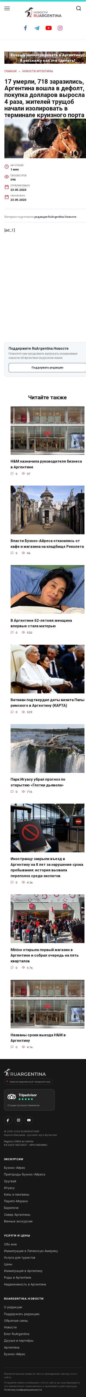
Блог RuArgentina (16, 1334)
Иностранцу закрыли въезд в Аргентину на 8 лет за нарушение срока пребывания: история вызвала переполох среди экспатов (47, 867)
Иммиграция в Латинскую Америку (31, 1251)
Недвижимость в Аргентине (25, 1284)
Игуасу (9, 1188)
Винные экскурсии (18, 1221)
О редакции (13, 1307)
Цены (8, 1264)
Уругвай (10, 1181)
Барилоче (11, 1208)
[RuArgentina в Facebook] (8, 1120)
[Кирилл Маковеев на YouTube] (29, 1120)
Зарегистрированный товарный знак (29, 1081)
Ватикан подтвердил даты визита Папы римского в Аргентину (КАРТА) (47, 703)
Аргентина (11, 1347)
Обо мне (10, 1244)
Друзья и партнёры (19, 1340)
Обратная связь (16, 1320)
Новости (10, 1327)
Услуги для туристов (19, 1257)
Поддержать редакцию (21, 1314)
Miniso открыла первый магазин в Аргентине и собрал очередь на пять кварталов (45, 955)
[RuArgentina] (25, 1074)
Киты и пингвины (16, 1194)
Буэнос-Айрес (14, 1167)
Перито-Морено (16, 1201)
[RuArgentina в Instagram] (18, 1120)
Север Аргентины (17, 1214)
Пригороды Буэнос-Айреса (24, 1174)
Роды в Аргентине (17, 1277)
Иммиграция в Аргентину (23, 1271)
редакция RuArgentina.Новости (55, 216)
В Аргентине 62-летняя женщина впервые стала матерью (41, 623)
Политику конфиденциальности (23, 1389)
